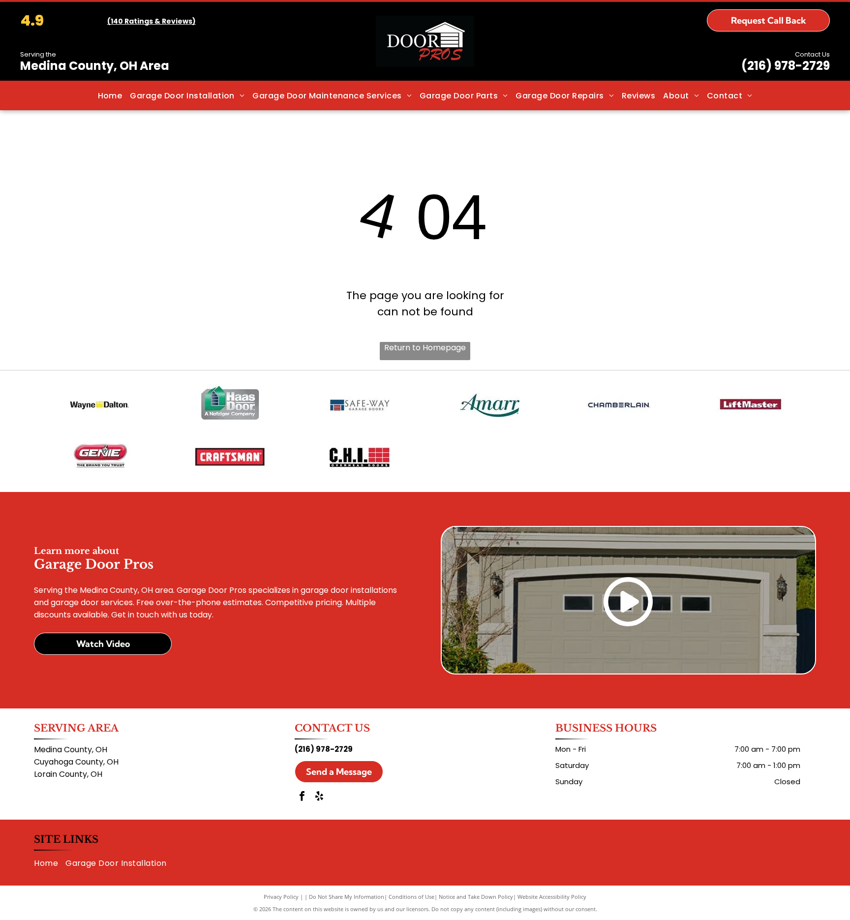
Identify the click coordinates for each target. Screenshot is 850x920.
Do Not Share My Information (346, 896)
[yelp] (319, 797)
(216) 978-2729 (785, 66)
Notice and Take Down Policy (476, 896)
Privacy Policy (281, 896)
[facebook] (302, 797)
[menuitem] (110, 95)
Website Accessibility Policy (551, 896)
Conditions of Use (411, 896)
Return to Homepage (425, 347)
